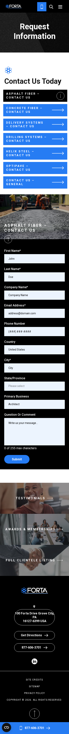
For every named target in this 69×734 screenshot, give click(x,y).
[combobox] (34, 349)
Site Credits (34, 679)
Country (9, 342)
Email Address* (15, 305)
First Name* (12, 251)
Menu (60, 7)
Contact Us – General (20, 182)
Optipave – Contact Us (18, 168)
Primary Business (16, 396)
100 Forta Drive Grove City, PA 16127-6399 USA (34, 617)
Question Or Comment (19, 414)
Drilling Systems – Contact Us (26, 139)
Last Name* (12, 269)
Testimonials (30, 498)
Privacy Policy (34, 693)
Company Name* (16, 287)
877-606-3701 (34, 728)
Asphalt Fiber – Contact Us (23, 95)
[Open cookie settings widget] (6, 727)
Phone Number (14, 323)
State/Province (14, 378)
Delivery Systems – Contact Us (25, 124)
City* (7, 360)
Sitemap (34, 686)
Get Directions (31, 635)
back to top (34, 723)
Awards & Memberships (30, 529)
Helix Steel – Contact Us (20, 153)
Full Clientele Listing (30, 560)
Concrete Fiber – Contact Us (24, 110)
